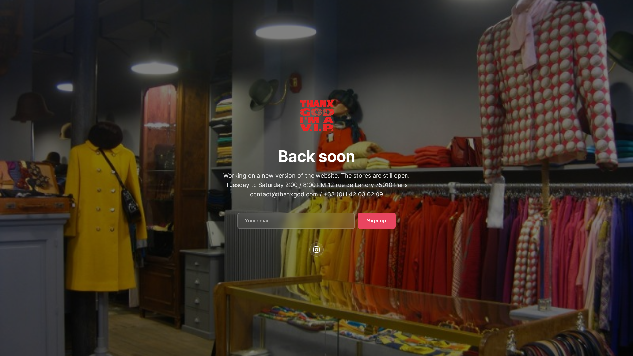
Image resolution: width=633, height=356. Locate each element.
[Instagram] (316, 249)
